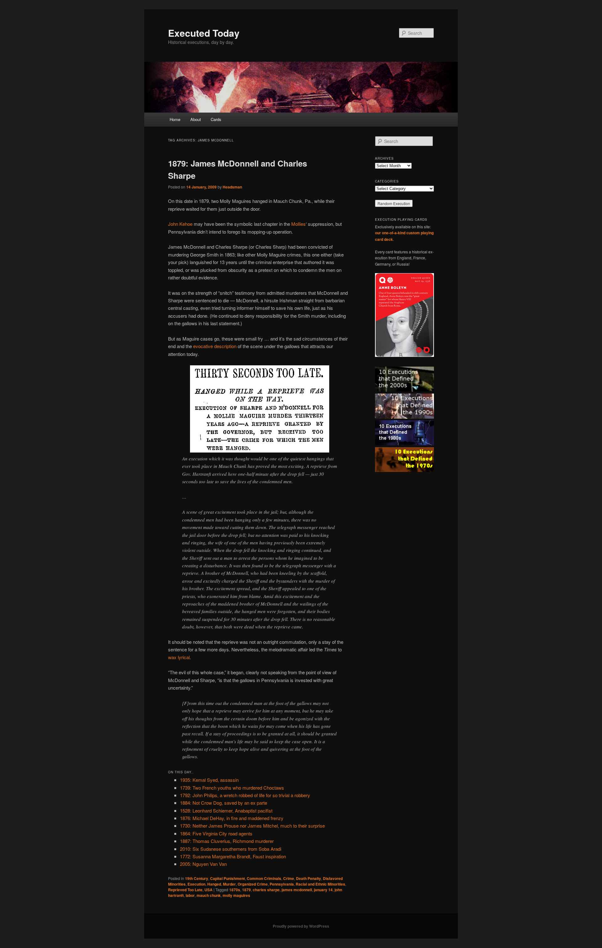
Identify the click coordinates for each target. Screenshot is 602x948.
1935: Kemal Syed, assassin (209, 779)
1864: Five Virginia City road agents (216, 833)
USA (208, 889)
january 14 (323, 889)
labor (190, 895)
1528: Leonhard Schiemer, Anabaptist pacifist (226, 810)
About (195, 119)
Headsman (232, 187)
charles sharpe (266, 889)
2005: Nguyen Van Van (203, 864)
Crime (288, 878)
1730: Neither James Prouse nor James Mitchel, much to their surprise (252, 825)
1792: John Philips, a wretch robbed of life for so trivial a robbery (245, 795)
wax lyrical (179, 657)
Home (175, 119)
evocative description (214, 346)
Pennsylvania (282, 884)
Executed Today (204, 33)
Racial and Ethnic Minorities (320, 884)
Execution (196, 884)
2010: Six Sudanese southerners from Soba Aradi (230, 848)
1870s (234, 889)
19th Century (196, 878)
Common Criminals (264, 878)
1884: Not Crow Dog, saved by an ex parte (223, 802)
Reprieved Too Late (185, 889)
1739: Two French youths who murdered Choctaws (232, 787)
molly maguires (236, 895)
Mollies (298, 223)
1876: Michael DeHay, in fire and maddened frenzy (231, 818)
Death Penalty (308, 878)
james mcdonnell (297, 889)
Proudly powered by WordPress (301, 926)
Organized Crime (253, 884)
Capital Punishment (227, 878)
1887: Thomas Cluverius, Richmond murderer (227, 841)
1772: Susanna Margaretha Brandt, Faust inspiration (233, 856)
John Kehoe (180, 223)
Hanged (214, 884)
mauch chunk (209, 895)
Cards (216, 119)
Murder (229, 884)
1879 (246, 889)
